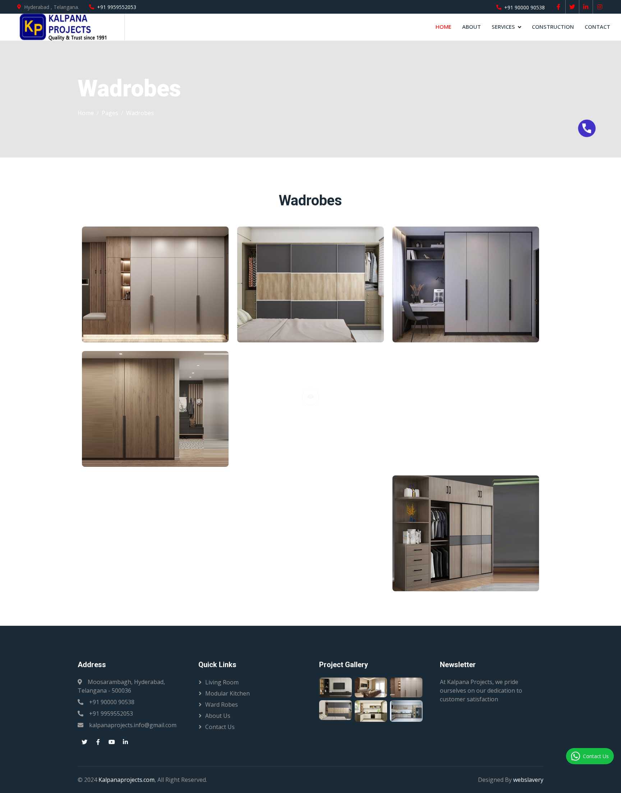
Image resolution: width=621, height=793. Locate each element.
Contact (597, 26)
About (471, 26)
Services (503, 26)
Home (443, 26)
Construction (553, 26)
